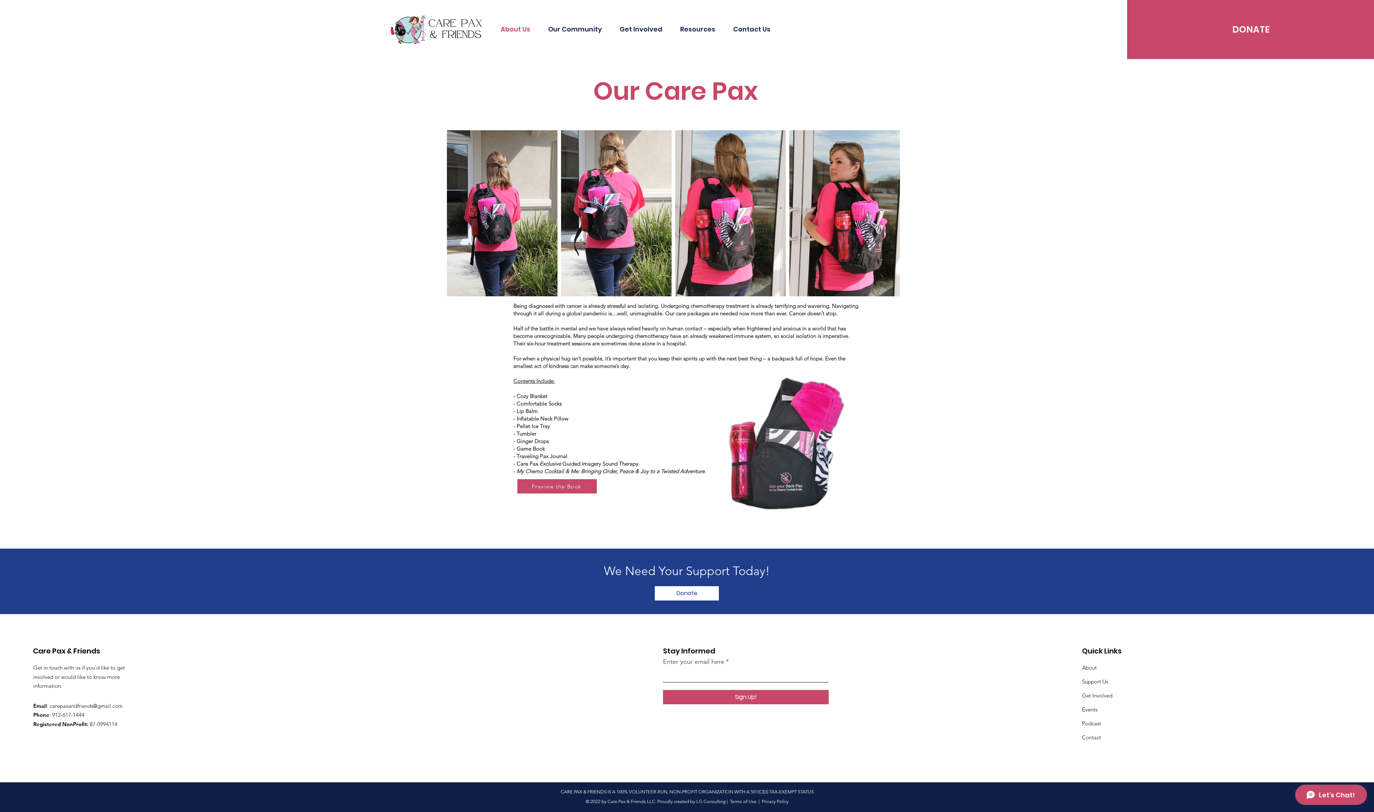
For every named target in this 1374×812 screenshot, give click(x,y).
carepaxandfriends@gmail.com (86, 705)
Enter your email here (693, 661)
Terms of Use (743, 801)
